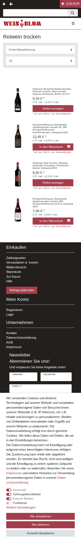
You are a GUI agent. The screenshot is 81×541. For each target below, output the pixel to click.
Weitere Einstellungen (21, 507)
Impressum (14, 347)
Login (10, 314)
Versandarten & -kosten (22, 262)
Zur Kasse (13, 276)
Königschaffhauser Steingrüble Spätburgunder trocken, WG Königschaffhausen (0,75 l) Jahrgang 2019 (53, 203)
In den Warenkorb (51, 146)
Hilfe (9, 281)
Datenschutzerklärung (21, 337)
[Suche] (72, 12)
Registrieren (14, 310)
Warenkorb (13, 272)
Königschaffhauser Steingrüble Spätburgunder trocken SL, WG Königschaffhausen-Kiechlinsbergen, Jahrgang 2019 (50, 128)
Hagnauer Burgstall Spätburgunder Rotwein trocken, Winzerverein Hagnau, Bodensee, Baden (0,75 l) (52, 91)
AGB (9, 342)
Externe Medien (23, 498)
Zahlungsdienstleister (27, 494)
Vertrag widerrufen (21, 290)
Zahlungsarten (16, 258)
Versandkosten (63, 113)
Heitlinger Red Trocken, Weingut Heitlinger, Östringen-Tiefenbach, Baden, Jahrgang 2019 (51, 165)
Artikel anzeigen (53, 108)
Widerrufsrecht (16, 267)
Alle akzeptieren (40, 516)
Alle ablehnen (40, 524)
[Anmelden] (4, 4)
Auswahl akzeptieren (40, 533)
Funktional (20, 503)
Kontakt (11, 333)
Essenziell (19, 489)
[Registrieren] (11, 4)
